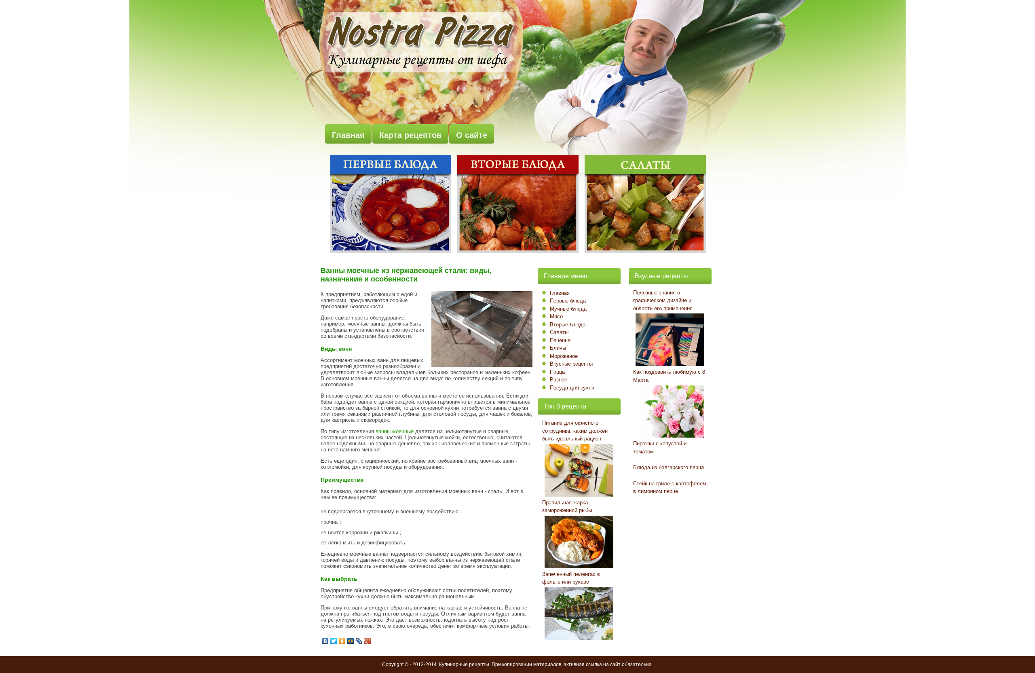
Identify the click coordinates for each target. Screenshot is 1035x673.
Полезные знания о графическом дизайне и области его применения (663, 300)
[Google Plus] (367, 641)
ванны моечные (395, 431)
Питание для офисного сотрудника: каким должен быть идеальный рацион (575, 431)
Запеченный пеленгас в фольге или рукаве (571, 578)
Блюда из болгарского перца (668, 467)
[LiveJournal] (359, 641)
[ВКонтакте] (325, 641)
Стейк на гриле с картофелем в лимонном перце (669, 487)
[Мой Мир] (350, 641)
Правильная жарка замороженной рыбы (567, 506)
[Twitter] (334, 641)
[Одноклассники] (342, 641)
